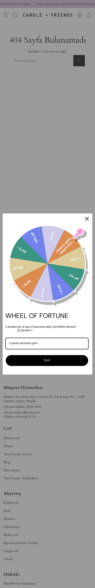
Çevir (47, 360)
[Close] (87, 218)
